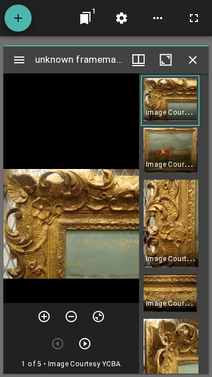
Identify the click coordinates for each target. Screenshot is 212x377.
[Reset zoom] (98, 316)
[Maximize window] (165, 59)
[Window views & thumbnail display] (138, 59)
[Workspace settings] (121, 18)
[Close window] (192, 59)
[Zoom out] (71, 316)
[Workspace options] (157, 18)
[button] (170, 100)
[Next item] (84, 343)
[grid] (174, 223)
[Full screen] (193, 18)
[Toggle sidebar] (19, 59)
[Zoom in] (44, 316)
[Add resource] (18, 18)
